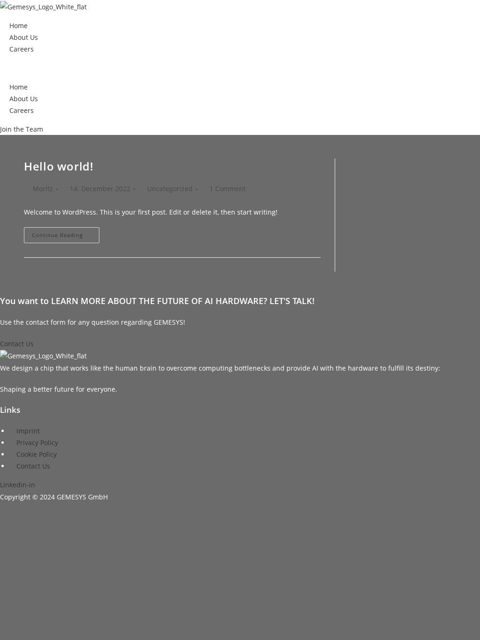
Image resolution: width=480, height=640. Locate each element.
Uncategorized (170, 188)
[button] (240, 68)
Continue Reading (65, 237)
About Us (23, 37)
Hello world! (58, 166)
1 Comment (228, 188)
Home (18, 25)
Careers (21, 49)
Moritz (43, 188)
